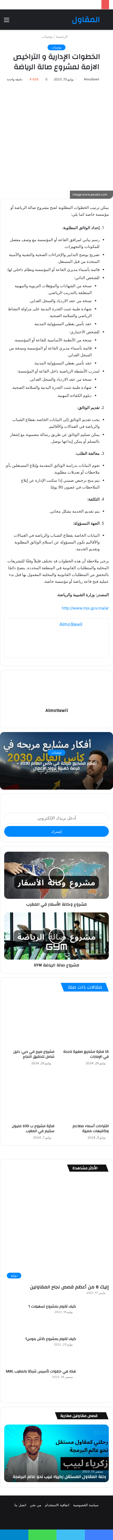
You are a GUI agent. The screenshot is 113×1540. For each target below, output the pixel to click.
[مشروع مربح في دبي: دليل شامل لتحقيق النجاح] (29, 1022)
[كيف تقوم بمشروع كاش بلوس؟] (94, 1350)
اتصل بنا (20, 1505)
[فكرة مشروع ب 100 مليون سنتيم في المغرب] (29, 1096)
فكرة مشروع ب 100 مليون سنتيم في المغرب (33, 1128)
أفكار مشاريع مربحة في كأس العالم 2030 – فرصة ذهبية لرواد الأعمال (56, 765)
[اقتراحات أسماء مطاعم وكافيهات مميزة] (84, 1096)
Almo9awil (91, 79)
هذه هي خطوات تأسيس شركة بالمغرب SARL (41, 1371)
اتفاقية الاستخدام (57, 1505)
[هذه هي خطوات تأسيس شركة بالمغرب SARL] (94, 1383)
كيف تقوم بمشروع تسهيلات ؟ (52, 1306)
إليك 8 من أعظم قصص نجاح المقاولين (69, 1287)
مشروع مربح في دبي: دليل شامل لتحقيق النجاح (33, 1054)
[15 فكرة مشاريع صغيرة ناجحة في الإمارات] (84, 1022)
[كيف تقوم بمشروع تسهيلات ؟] (94, 1318)
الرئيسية (62, 36)
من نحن (35, 1505)
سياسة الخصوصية (86, 1505)
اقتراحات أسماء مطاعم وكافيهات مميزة (91, 1128)
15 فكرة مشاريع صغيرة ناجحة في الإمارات (86, 1054)
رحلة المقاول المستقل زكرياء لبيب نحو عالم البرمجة (59, 1477)
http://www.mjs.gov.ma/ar (85, 608)
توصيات (47, 36)
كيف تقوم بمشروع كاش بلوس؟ (50, 1339)
